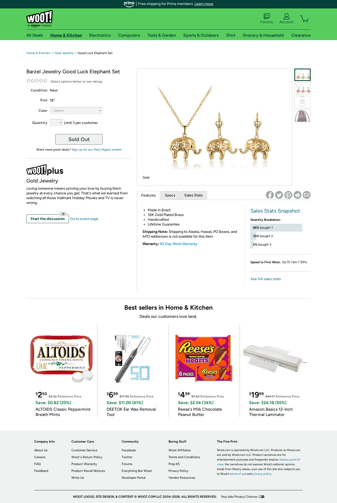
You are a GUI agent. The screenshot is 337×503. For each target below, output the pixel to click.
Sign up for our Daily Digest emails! (97, 149)
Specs (170, 195)
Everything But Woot (137, 471)
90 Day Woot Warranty (178, 244)
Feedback (41, 471)
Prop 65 (174, 464)
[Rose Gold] (302, 88)
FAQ (37, 464)
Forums (266, 22)
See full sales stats (265, 279)
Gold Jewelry (63, 53)
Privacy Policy (178, 471)
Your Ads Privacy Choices (239, 497)
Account (286, 22)
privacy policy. (262, 474)
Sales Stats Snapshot (275, 211)
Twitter (127, 457)
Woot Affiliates (179, 450)
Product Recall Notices (88, 471)
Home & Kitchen (38, 53)
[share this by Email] (307, 195)
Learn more (204, 4)
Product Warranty (84, 464)
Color (42, 110)
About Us (41, 450)
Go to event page (84, 219)
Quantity (39, 123)
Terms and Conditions (184, 457)
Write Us (77, 478)
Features (148, 195)
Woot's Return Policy (86, 457)
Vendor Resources (181, 478)
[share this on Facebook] (270, 195)
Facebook (129, 450)
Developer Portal (134, 478)
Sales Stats (193, 195)
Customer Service (84, 450)
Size (43, 100)
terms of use (238, 474)
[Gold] (302, 75)
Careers (40, 457)
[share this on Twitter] (279, 195)
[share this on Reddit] (297, 195)
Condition (39, 90)
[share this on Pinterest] (288, 195)
